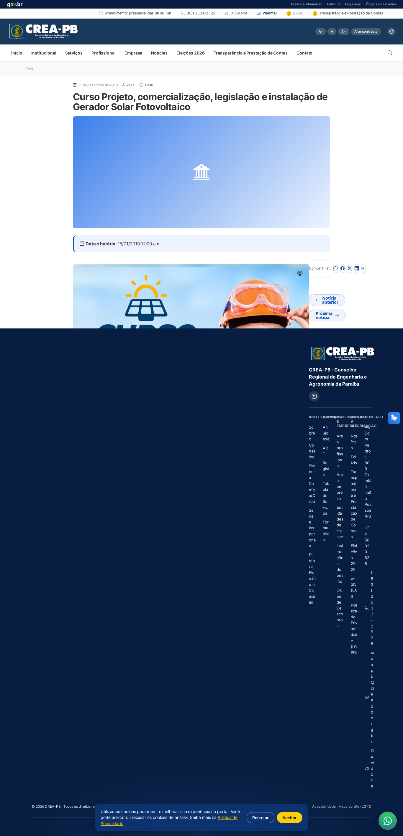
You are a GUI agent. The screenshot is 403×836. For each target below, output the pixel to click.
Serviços (74, 52)
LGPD (366, 806)
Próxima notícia (324, 315)
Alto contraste (366, 31)
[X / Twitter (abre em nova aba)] (349, 268)
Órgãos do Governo (381, 4)
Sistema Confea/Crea (312, 483)
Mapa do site (348, 806)
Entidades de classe (340, 522)
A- (320, 31)
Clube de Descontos (340, 608)
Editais (354, 460)
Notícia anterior (330, 300)
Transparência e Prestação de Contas (251, 52)
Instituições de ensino (340, 563)
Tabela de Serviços (326, 498)
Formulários (326, 531)
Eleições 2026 (190, 52)
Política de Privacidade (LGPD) (354, 629)
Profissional (103, 52)
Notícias (159, 52)
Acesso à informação (306, 4)
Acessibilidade (324, 806)
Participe (333, 4)
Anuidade (326, 433)
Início (16, 52)
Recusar (260, 817)
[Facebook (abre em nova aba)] (342, 268)
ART (326, 451)
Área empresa (340, 486)
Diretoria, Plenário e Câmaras (312, 578)
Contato (304, 52)
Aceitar (289, 817)
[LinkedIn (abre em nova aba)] (356, 268)
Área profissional (340, 451)
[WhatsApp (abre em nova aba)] (335, 268)
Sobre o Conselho (312, 442)
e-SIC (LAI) (354, 587)
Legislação (353, 4)
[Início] (43, 31)
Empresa (133, 52)
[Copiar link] (363, 268)
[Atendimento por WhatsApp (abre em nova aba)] (387, 820)
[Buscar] (390, 53)
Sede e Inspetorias (312, 528)
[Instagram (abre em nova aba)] (391, 31)
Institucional (43, 52)
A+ (343, 31)
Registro (326, 468)
